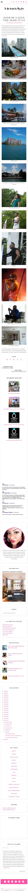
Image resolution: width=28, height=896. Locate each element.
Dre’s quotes (6, 847)
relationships (14, 787)
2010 (5, 739)
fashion (14, 763)
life (7, 22)
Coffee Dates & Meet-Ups (8, 629)
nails (14, 781)
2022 (5, 699)
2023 (5, 697)
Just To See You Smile (7, 633)
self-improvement (14, 790)
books (14, 754)
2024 (5, 695)
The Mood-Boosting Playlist (9, 628)
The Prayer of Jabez (10, 733)
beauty (14, 751)
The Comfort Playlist (7, 631)
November (8, 724)
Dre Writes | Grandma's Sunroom (12, 571)
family (14, 760)
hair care (14, 766)
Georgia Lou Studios (13, 890)
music (20, 22)
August (7, 729)
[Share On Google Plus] (14, 359)
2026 (5, 691)
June (6, 731)
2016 (5, 710)
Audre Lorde (7, 867)
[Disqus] (14, 463)
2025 (5, 693)
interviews (14, 769)
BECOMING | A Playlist (7, 624)
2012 (5, 718)
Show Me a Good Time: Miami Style (13, 735)
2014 (5, 714)
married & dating (13, 22)
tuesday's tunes (14, 796)
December (7, 722)
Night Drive (5, 634)
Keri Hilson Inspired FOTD (11, 737)
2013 (5, 716)
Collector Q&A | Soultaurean (9, 808)
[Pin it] (17, 359)
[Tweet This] (7, 359)
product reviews (14, 784)
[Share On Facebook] (10, 359)
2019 (5, 704)
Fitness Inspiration (7, 626)
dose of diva (14, 757)
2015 (5, 712)
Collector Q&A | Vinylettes (8, 809)
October (7, 726)
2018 (5, 706)
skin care (14, 793)
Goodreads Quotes (22, 871)
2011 (5, 720)
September (8, 728)
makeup (14, 775)
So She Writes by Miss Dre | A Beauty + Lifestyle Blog (13, 889)
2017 (5, 708)
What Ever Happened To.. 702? (16, 676)
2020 (5, 702)
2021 (5, 701)
